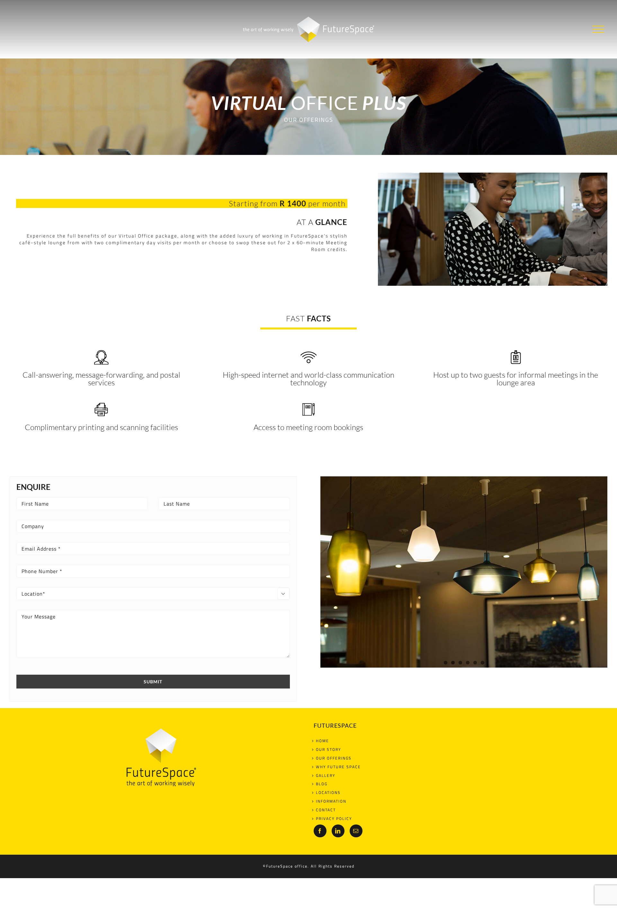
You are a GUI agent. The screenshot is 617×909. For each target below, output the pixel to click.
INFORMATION (331, 801)
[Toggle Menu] (598, 29)
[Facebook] (320, 830)
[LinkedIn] (338, 830)
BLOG (321, 784)
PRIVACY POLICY (334, 819)
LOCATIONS (328, 793)
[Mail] (356, 830)
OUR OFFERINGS (334, 758)
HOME (322, 741)
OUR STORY (328, 749)
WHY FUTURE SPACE (338, 767)
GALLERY (325, 776)
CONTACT (326, 810)
